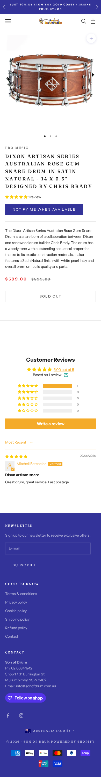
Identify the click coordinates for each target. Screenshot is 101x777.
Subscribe (25, 565)
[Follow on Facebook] (7, 715)
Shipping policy (17, 619)
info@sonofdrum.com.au (36, 686)
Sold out (51, 296)
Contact (11, 636)
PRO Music (16, 148)
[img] (16, 456)
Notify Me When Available (44, 209)
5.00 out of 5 (64, 369)
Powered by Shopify (73, 741)
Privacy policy (16, 602)
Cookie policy (16, 610)
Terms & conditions (21, 593)
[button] (16, 197)
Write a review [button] (50, 423)
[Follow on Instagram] (21, 715)
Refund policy (16, 628)
